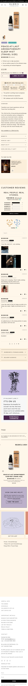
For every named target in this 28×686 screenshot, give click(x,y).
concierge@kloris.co (10, 639)
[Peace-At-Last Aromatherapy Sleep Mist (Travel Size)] (14, 460)
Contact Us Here (5, 637)
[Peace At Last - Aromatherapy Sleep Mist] (5, 166)
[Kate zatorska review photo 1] (4, 249)
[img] (4, 238)
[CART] (25, 5)
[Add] (12, 170)
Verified (13, 228)
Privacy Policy (5, 627)
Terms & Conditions (7, 629)
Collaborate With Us (7, 608)
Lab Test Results (6, 625)
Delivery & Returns (7, 622)
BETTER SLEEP (4, 42)
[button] (4, 57)
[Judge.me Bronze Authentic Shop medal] (10, 222)
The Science (4, 604)
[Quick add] (3, 471)
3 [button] (14, 344)
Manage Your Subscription (9, 618)
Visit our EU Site (6, 610)
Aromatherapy (12, 542)
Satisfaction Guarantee (8, 620)
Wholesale (4, 606)
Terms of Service (9, 685)
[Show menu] (1, 5)
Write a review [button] (14, 213)
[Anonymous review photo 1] (4, 288)
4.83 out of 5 (18, 198)
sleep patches (16, 498)
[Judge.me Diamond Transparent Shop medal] (17, 222)
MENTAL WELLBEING (12, 42)
